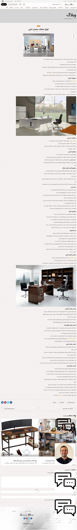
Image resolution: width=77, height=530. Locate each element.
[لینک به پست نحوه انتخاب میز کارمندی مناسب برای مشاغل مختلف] (19, 437)
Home (75, 18)
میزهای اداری (73, 81)
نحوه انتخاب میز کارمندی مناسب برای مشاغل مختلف (25, 461)
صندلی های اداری (72, 258)
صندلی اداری (58, 522)
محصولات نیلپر (47, 514)
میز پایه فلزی (72, 458)
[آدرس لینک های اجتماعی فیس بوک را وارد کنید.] (11, 402)
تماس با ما (70, 518)
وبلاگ (73, 18)
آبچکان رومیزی (58, 518)
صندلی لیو (48, 520)
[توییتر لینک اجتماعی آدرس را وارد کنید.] (8, 402)
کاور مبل (59, 520)
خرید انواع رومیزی (58, 514)
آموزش (38, 26)
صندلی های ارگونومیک (71, 338)
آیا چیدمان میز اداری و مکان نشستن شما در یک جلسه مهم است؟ (60, 461)
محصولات (70, 522)
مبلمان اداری (62, 402)
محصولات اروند (47, 516)
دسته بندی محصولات (57, 512)
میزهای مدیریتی (73, 141)
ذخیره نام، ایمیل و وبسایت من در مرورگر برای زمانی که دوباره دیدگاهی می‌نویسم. (59, 500)
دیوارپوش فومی (58, 516)
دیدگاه (74, 475)
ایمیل (36, 489)
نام (75, 489)
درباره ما (70, 516)
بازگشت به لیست (38, 408)
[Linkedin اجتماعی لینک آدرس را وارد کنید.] (2, 402)
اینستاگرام (60, 395)
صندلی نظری (47, 518)
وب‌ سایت (74, 494)
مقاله (71, 520)
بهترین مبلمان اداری (71, 402)
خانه (71, 514)
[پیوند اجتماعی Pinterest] (5, 402)
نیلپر (51, 72)
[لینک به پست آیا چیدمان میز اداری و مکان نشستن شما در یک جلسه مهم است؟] (57, 437)
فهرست (70, 512)
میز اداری (54, 402)
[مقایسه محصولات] (24, 4)
